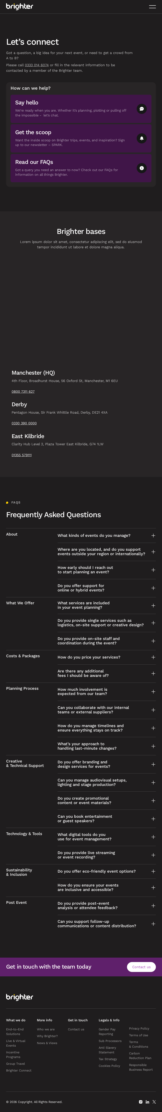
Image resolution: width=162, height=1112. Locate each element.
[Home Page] (19, 6)
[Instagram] (140, 1102)
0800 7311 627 (23, 392)
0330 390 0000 (24, 423)
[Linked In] (147, 1102)
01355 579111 (22, 455)
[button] (152, 6)
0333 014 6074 (37, 65)
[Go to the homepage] (19, 997)
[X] (154, 1102)
